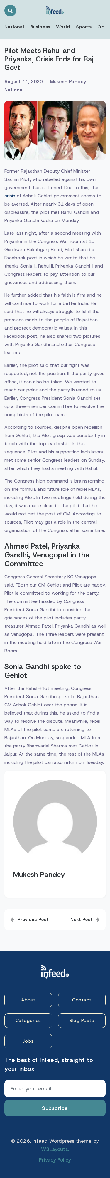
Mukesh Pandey (68, 81)
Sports (84, 27)
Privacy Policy (55, 1160)
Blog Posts (82, 1020)
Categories (28, 1020)
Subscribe (55, 1108)
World (63, 27)
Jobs (28, 1041)
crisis (9, 196)
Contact (82, 1000)
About (28, 1000)
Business (40, 27)
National (14, 27)
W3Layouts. (55, 1149)
